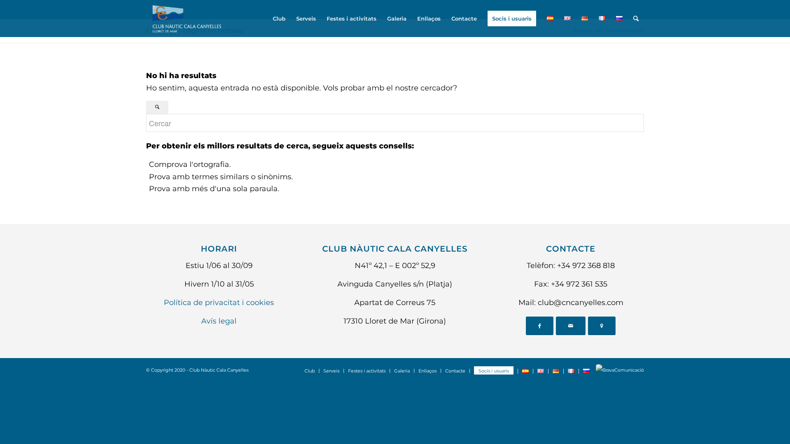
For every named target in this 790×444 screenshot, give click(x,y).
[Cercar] (636, 18)
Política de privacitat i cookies (219, 302)
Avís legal (219, 321)
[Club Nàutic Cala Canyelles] (186, 18)
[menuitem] (279, 18)
